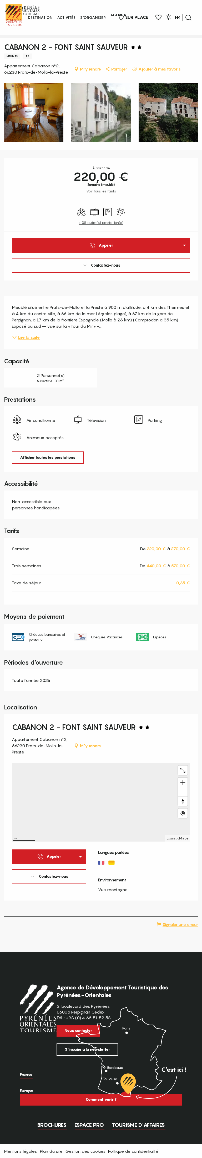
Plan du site (51, 1151)
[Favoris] (158, 17)
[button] (188, 17)
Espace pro (89, 1125)
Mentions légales (20, 1151)
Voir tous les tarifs (101, 191)
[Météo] (168, 18)
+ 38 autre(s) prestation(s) (101, 222)
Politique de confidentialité (133, 1151)
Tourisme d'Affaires (138, 1125)
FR (177, 17)
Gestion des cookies (85, 1151)
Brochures (52, 1125)
